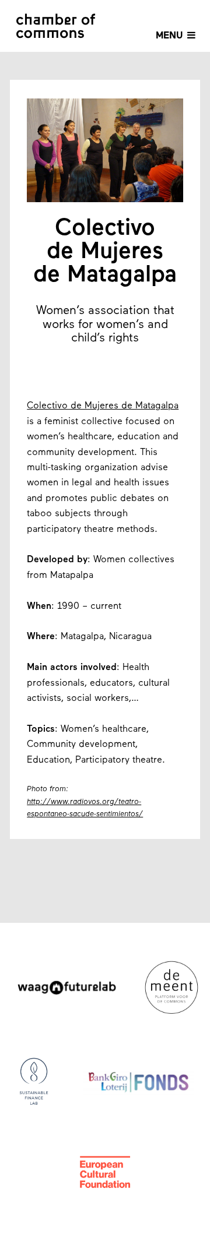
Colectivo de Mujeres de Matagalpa (102, 406)
